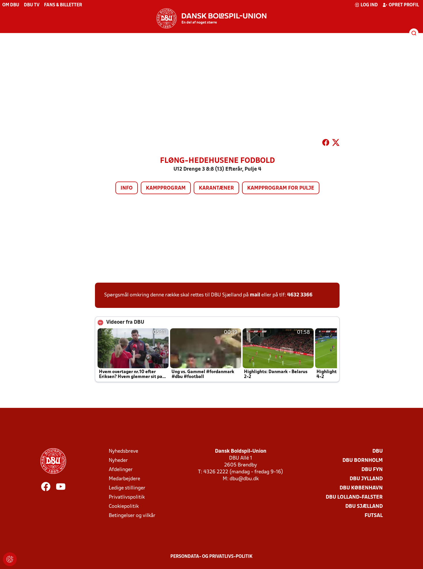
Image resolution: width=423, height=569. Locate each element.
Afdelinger (121, 469)
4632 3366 (300, 295)
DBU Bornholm (362, 460)
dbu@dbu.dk (244, 479)
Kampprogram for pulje (280, 188)
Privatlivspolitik (127, 497)
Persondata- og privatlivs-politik (211, 557)
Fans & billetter (63, 5)
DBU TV (31, 5)
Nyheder (118, 460)
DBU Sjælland (364, 506)
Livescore (190, 100)
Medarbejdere (124, 479)
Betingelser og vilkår (132, 515)
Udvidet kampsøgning (130, 100)
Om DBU (10, 5)
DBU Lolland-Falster (354, 497)
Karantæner (216, 188)
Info (127, 188)
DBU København (361, 488)
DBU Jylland (366, 479)
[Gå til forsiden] (211, 18)
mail (255, 295)
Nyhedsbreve (123, 451)
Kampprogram (166, 188)
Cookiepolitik (124, 506)
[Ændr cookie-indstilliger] (10, 559)
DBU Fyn (372, 469)
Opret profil (404, 5)
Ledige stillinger (127, 488)
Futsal (374, 515)
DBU (377, 451)
